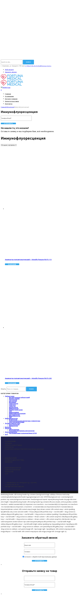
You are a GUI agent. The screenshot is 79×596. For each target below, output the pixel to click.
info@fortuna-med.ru (44, 66)
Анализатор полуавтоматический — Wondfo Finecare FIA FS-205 (28, 378)
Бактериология (14, 415)
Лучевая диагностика (12, 423)
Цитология (13, 401)
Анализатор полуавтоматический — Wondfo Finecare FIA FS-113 (28, 259)
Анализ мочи (13, 407)
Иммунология (14, 408)
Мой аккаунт (9, 70)
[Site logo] (12, 79)
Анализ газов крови (16, 410)
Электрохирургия (11, 432)
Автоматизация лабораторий (19, 397)
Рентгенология (14, 424)
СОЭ (10, 411)
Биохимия (12, 402)
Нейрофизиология (11, 418)
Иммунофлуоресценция (17, 413)
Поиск (31, 389)
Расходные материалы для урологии (21, 431)
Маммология (13, 426)
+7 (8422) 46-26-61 (31, 66)
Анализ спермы (14, 399)
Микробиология (14, 416)
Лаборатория (10, 107)
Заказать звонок (11, 72)
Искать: (3, 389)
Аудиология (13, 420)
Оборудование (14, 429)
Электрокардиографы (16, 422)
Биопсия (8, 427)
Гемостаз (12, 406)
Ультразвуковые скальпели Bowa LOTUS (23, 433)
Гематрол (12, 405)
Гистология (13, 400)
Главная (3, 107)
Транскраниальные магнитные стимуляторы (24, 421)
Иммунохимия (14, 412)
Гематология (13, 403)
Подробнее (12, 264)
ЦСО (6, 434)
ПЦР (10, 417)
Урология (8, 428)
